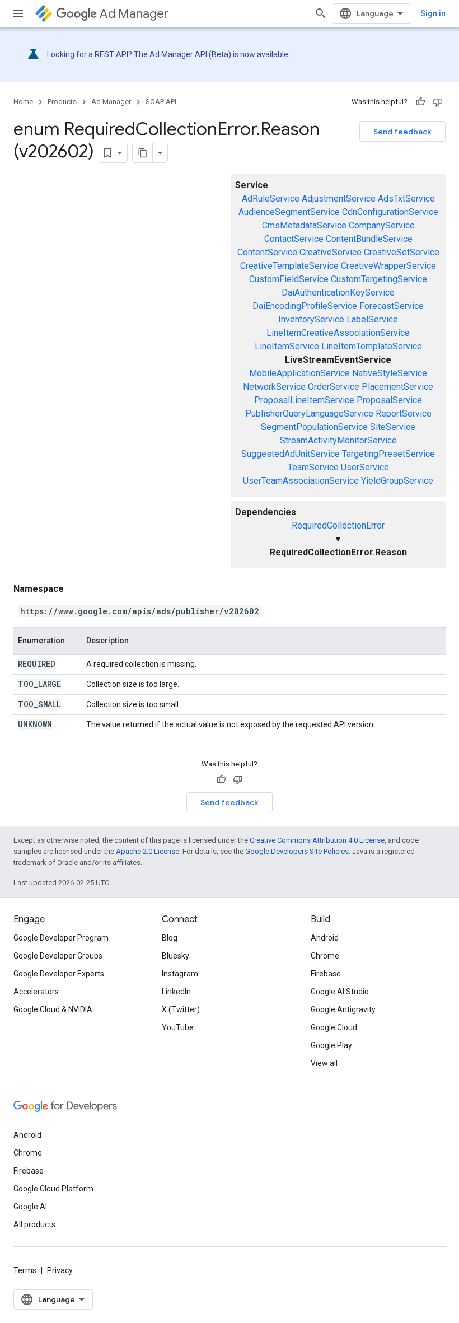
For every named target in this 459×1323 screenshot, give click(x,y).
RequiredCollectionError (338, 525)
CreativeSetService (401, 252)
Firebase (326, 973)
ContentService (267, 252)
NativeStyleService (389, 373)
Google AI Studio (340, 991)
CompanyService (382, 225)
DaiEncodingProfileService (304, 306)
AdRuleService (270, 198)
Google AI (30, 1206)
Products (62, 101)
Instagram (180, 973)
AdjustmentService (339, 198)
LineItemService (287, 346)
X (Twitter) (181, 1009)
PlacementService (397, 386)
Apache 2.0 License (147, 851)
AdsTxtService (406, 198)
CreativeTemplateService (289, 265)
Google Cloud (334, 1027)
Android (325, 937)
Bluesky (175, 955)
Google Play (331, 1045)
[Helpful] (420, 102)
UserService (365, 467)
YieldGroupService (397, 480)
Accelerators (36, 991)
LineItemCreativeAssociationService (338, 333)
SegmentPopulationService (314, 427)
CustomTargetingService (379, 279)
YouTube (178, 1027)
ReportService (404, 413)
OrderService (333, 386)
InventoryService (311, 319)
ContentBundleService (369, 238)
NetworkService (274, 386)
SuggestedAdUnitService (290, 453)
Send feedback (402, 132)
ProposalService (389, 400)
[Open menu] (18, 13)
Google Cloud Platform (53, 1188)
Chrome (325, 955)
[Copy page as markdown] (143, 152)
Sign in (433, 13)
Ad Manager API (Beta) (190, 54)
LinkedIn (176, 991)
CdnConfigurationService (390, 212)
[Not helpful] (437, 102)
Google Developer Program (61, 937)
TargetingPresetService (388, 453)
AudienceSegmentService (289, 212)
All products (34, 1224)
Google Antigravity (343, 1009)
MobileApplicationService (299, 373)
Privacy (60, 1270)
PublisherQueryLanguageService (309, 413)
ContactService (294, 238)
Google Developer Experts (58, 973)
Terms (24, 1270)
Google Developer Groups (57, 955)
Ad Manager (134, 13)
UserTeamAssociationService (301, 480)
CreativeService (330, 252)
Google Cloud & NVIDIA (52, 1009)
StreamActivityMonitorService (338, 440)
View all (324, 1063)
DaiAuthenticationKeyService (338, 292)
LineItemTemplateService (371, 346)
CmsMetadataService (304, 225)
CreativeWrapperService (388, 265)
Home (23, 101)
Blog (169, 937)
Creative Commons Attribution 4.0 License (317, 840)
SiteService (392, 427)
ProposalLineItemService (304, 400)
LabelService (372, 319)
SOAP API (161, 101)
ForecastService (391, 306)
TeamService (313, 467)
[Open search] (320, 13)
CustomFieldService (289, 279)
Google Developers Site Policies (297, 851)
